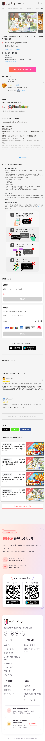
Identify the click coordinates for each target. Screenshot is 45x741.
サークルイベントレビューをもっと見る (22, 416)
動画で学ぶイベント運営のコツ (32, 650)
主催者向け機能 (29, 645)
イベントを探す (9, 649)
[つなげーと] (13, 622)
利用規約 (27, 686)
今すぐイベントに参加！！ (22, 69)
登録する (33, 724)
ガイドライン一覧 (29, 700)
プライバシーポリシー (31, 690)
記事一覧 (7, 671)
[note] (23, 634)
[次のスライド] (40, 22)
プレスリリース (9, 694)
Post (6, 429)
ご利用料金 (8, 663)
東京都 (29, 8)
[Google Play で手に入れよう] (32, 602)
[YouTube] (17, 634)
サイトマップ (8, 667)
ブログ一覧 (8, 675)
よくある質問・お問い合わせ (12, 658)
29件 (18, 85)
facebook (26, 429)
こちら (39, 206)
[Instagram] (12, 634)
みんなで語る (14, 8)
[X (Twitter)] (6, 634)
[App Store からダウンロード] (13, 602)
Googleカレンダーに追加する (12, 49)
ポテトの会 (35, 8)
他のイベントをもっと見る (22, 506)
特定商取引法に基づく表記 (32, 695)
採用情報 (7, 690)
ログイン (7, 645)
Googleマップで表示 (10, 61)
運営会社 (7, 686)
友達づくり (23, 8)
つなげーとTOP (6, 8)
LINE (15, 429)
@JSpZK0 (23, 90)
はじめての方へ (9, 653)
